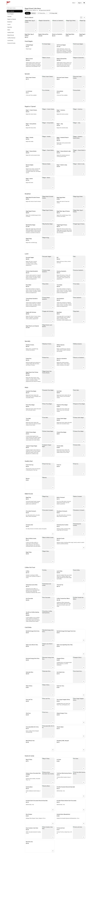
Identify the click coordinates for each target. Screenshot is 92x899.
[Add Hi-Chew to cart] (83, 768)
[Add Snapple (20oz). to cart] (83, 667)
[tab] (28, 13)
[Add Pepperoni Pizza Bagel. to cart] (83, 414)
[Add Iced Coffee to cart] (83, 580)
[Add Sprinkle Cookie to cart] (83, 547)
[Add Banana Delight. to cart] (53, 174)
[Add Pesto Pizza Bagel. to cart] (53, 414)
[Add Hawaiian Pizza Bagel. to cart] (53, 400)
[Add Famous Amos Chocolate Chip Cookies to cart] (53, 782)
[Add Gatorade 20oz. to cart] (53, 681)
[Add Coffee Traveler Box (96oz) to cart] (83, 607)
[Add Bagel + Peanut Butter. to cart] (53, 160)
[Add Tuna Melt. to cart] (53, 427)
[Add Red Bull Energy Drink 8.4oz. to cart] (53, 640)
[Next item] (84, 17)
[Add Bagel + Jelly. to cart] (83, 133)
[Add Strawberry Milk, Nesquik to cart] (83, 750)
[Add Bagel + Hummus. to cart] (83, 119)
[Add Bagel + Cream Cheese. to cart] (53, 119)
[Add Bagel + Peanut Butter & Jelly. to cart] (83, 160)
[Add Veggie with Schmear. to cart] (53, 321)
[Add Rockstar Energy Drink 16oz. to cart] (53, 667)
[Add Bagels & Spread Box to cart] (49, 30)
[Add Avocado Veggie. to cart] (53, 266)
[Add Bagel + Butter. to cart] (53, 187)
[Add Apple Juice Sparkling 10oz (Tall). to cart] (83, 654)
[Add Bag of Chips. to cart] (53, 768)
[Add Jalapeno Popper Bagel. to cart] (53, 455)
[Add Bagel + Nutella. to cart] (53, 146)
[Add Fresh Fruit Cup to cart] (53, 474)
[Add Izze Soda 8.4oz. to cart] (83, 681)
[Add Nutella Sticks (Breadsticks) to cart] (83, 823)
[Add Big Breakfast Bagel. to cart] (53, 234)
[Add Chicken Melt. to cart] (83, 455)
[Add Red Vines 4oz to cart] (53, 851)
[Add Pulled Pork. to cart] (53, 367)
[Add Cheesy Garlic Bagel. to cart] (83, 427)
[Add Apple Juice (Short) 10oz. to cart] (53, 654)
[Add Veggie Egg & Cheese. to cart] (83, 234)
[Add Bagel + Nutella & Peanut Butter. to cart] (83, 146)
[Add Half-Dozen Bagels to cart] (83, 54)
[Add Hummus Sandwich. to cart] (83, 280)
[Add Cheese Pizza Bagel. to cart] (83, 441)
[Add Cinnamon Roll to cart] (53, 534)
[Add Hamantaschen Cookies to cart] (83, 534)
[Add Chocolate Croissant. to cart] (53, 520)
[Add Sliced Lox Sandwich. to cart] (63, 30)
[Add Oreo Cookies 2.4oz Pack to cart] (53, 837)
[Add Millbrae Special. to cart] (83, 354)
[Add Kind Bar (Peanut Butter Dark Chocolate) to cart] (83, 809)
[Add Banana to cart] (53, 487)
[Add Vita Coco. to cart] (53, 722)
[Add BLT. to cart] (83, 266)
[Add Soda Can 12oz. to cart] (83, 695)
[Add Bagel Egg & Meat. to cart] (76, 30)
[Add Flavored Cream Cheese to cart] (83, 86)
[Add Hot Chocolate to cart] (53, 607)
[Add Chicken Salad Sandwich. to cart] (53, 280)
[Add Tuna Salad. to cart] (83, 294)
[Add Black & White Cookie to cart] (53, 547)
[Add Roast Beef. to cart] (53, 294)
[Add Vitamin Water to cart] (83, 736)
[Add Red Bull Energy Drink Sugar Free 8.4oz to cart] (83, 640)
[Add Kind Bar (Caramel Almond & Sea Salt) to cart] (83, 796)
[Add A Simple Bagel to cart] (53, 54)
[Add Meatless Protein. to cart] (53, 354)
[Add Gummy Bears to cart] (53, 796)
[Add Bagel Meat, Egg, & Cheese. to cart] (35, 30)
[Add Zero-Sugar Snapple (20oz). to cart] (83, 708)
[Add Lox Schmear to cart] (53, 100)
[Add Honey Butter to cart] (83, 100)
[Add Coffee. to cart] (53, 580)
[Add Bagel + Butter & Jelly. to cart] (83, 174)
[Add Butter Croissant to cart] (83, 506)
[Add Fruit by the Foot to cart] (83, 837)
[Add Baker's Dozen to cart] (53, 67)
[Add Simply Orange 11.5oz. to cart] (83, 722)
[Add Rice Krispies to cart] (53, 823)
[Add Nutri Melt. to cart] (83, 400)
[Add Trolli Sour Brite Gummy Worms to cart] (83, 782)
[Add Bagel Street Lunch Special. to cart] (53, 335)
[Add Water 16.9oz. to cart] (53, 695)
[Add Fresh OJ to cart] (83, 474)
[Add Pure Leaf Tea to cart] (53, 708)
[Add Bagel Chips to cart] (53, 561)
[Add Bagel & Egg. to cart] (53, 247)
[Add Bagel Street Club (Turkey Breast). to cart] (53, 381)
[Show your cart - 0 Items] (84, 3)
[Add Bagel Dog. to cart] (53, 506)
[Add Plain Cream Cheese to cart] (53, 86)
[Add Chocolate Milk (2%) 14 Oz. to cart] (53, 736)
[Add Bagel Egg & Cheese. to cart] (53, 220)
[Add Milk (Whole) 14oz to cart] (53, 750)
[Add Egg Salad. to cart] (83, 321)
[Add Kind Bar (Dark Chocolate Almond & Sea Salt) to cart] (53, 809)
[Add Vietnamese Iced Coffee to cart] (53, 594)
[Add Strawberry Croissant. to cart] (83, 520)
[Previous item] (81, 17)
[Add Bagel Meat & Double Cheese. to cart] (53, 206)
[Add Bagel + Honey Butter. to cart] (53, 133)
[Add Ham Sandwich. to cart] (83, 307)
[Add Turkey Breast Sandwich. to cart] (53, 307)
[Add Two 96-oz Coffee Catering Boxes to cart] (53, 621)
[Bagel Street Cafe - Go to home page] (8, 3)
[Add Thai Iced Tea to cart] (83, 594)
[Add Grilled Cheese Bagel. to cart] (53, 441)
